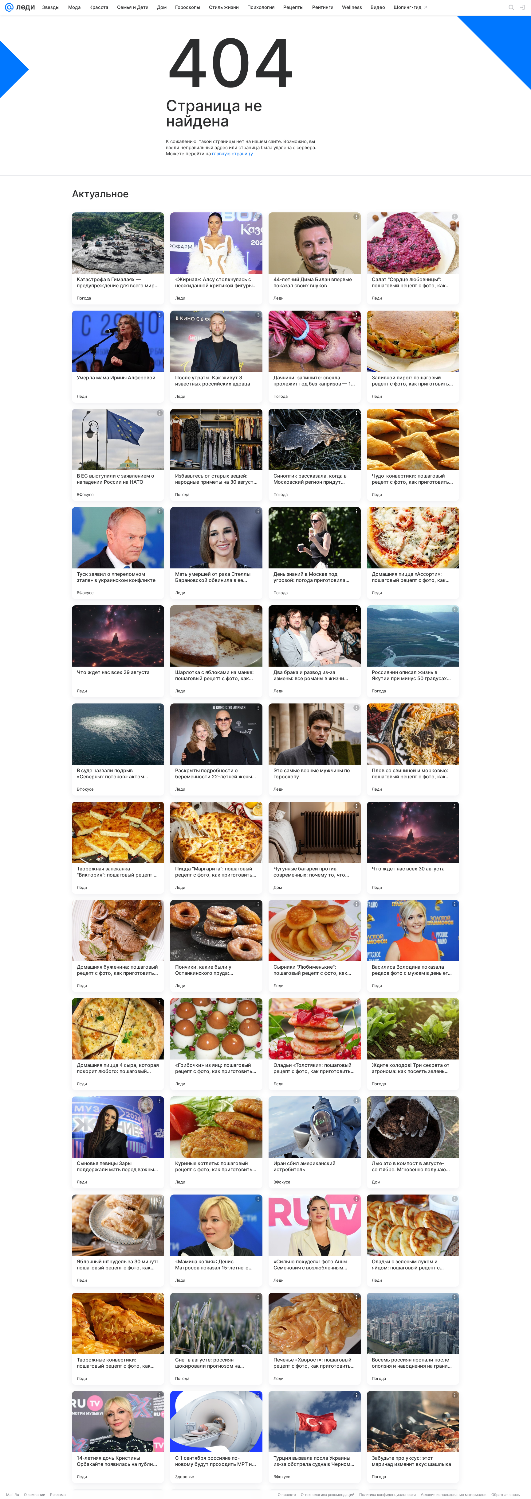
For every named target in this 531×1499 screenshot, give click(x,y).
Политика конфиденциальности (387, 1494)
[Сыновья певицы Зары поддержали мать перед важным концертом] (118, 1142)
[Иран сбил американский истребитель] (315, 1142)
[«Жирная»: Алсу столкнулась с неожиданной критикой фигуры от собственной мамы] (216, 258)
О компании (34, 1494)
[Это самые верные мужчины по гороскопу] (315, 749)
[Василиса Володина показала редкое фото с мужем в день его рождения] (413, 946)
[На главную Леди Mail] (24, 7)
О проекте (287, 1494)
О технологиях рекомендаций (327, 1494)
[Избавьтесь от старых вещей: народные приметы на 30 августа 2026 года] (216, 455)
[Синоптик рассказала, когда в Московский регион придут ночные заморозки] (315, 455)
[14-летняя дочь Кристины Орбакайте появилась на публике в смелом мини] (118, 1437)
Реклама (58, 1494)
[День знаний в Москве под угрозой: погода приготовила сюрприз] (315, 553)
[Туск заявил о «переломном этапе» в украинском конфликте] (118, 553)
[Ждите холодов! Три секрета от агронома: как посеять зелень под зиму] (413, 1044)
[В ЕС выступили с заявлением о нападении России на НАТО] (118, 455)
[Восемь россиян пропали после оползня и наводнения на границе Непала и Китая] (413, 1339)
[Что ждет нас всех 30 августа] (413, 848)
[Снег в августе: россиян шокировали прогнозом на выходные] (216, 1339)
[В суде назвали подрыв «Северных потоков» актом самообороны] (118, 749)
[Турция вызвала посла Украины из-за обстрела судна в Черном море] (315, 1437)
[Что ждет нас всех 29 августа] (118, 651)
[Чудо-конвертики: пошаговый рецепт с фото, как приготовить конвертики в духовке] (413, 455)
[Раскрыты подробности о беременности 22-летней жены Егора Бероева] (216, 749)
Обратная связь (505, 1494)
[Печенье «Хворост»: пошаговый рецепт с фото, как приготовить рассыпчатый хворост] (315, 1339)
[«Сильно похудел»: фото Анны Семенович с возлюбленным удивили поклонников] (315, 1241)
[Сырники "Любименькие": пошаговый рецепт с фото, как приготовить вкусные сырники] (315, 946)
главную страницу (232, 154)
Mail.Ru (12, 1494)
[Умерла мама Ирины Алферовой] (118, 357)
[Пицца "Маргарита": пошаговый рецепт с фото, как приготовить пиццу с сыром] (216, 848)
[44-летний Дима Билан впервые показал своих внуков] (315, 258)
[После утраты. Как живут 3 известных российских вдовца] (216, 357)
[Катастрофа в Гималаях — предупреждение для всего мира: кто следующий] (118, 258)
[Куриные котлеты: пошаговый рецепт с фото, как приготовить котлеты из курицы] (216, 1142)
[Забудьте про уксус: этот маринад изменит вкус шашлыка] (413, 1437)
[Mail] (9, 7)
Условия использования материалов (453, 1494)
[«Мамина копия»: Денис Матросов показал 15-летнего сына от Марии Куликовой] (216, 1241)
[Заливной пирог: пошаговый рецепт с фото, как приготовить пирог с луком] (413, 357)
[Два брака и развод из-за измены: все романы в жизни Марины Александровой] (315, 651)
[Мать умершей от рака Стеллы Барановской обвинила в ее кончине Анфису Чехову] (216, 553)
